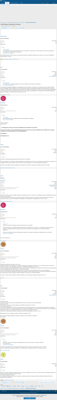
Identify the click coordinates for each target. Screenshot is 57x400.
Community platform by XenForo (28, 392)
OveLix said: (5, 117)
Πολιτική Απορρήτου (44, 390)
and (6, 94)
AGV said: (5, 341)
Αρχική (2, 2)
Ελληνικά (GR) (4, 390)
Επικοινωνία (32, 390)
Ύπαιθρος (54, 75)
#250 (4, 370)
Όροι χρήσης (37, 390)
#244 (4, 157)
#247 (4, 262)
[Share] (3, 46)
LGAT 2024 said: (6, 49)
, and (8, 380)
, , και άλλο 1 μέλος (11, 59)
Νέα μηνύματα (3, 4)
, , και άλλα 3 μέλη (7, 201)
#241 (4, 47)
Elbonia (55, 152)
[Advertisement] (28, 14)
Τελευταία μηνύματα (14, 2)
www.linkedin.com (52, 76)
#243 (4, 115)
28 (19, 27)
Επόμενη (22, 27)
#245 (4, 193)
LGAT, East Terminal (52, 185)
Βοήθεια (50, 390)
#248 (4, 299)
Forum (7, 2)
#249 (4, 339)
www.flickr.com (53, 186)
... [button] (9, 27)
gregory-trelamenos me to (5, 25)
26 (16, 27)
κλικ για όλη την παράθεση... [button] (8, 53)
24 (12, 27)
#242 (4, 80)
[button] (19, 3)
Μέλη (22, 2)
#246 (4, 221)
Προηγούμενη (4, 27)
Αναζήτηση (8, 4)
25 (14, 27)
